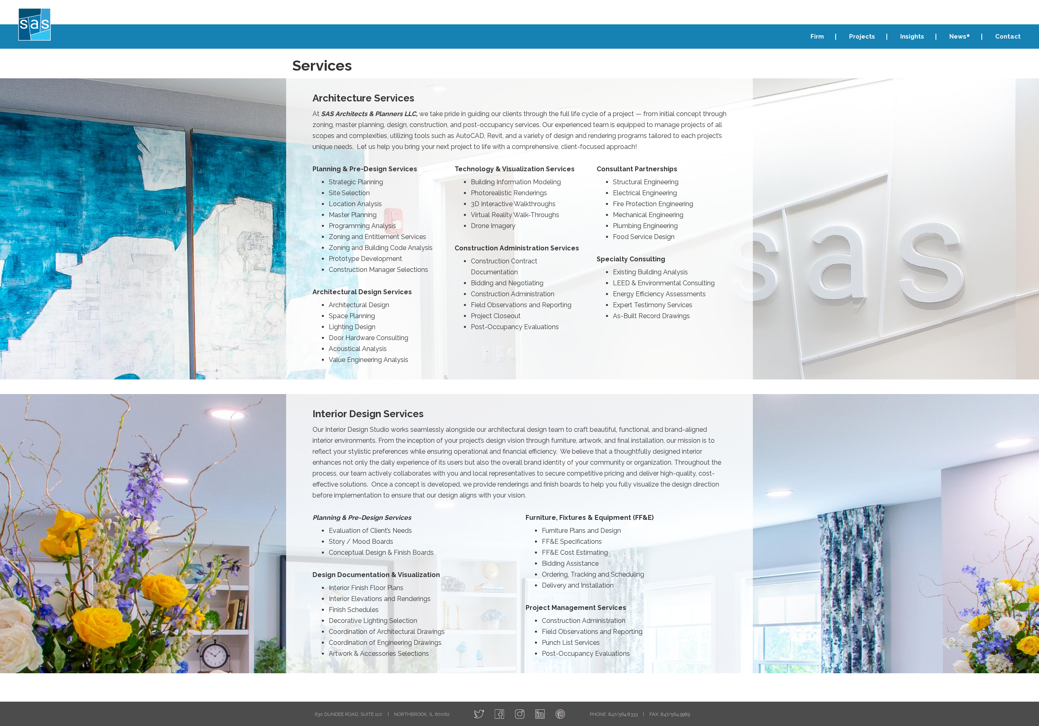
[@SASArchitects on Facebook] (499, 714)
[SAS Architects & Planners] (34, 24)
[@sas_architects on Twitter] (479, 714)
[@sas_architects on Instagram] (520, 714)
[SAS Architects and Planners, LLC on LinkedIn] (540, 714)
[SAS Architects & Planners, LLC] (560, 714)
